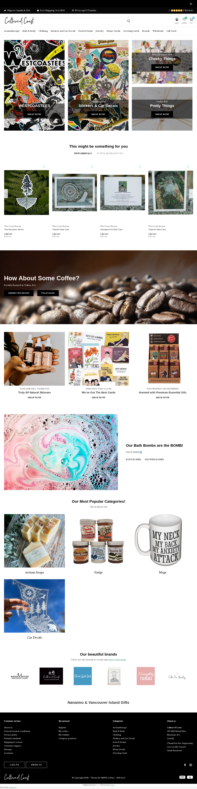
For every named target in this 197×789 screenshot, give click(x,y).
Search (128, 21)
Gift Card (171, 31)
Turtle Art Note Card (157, 229)
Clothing (43, 31)
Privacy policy (10, 735)
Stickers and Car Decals (63, 31)
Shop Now (34, 114)
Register (62, 727)
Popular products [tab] (110, 153)
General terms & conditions (17, 731)
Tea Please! (48, 293)
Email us (36, 765)
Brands (146, 31)
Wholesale (158, 31)
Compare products (67, 738)
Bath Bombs (133, 459)
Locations (8, 753)
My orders (63, 731)
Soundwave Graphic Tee (14, 493)
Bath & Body (29, 31)
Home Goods (113, 31)
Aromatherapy (12, 31)
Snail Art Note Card (60, 229)
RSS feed (121, 778)
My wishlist (64, 735)
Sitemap (8, 749)
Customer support (12, 746)
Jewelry (100, 31)
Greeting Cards (131, 31)
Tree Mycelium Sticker (14, 229)
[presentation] (6, 193)
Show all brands (117, 659)
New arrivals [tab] (83, 153)
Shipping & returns (13, 742)
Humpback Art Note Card (111, 229)
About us (8, 727)
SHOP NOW (162, 397)
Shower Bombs (154, 459)
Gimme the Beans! (18, 293)
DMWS (104, 778)
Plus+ (112, 778)
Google (111, 785)
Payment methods (12, 738)
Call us (14, 765)
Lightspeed (12, 787)
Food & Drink (85, 31)
